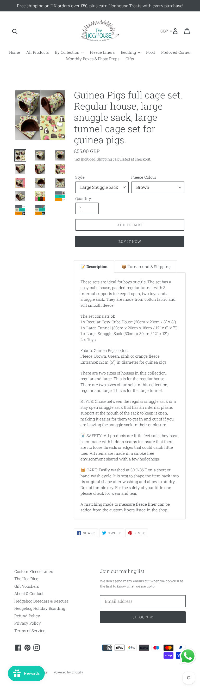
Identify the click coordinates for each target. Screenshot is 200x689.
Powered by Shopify (68, 672)
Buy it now (129, 241)
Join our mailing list (122, 571)
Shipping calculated (113, 159)
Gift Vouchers (26, 586)
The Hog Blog (26, 578)
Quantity (83, 198)
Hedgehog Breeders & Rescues (41, 601)
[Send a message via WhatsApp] (187, 656)
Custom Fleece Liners (34, 571)
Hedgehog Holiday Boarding (39, 608)
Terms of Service (29, 630)
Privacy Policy (27, 623)
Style (80, 177)
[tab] (94, 266)
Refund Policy (27, 615)
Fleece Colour (143, 177)
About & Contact (28, 593)
